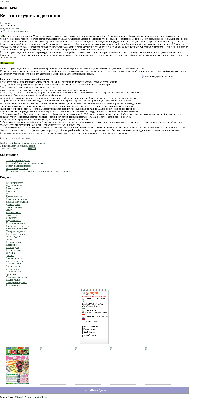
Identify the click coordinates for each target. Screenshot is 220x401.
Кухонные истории (15, 223)
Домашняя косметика (17, 201)
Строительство (13, 271)
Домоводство (13, 204)
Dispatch (19, 397)
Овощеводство (13, 236)
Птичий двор (12, 247)
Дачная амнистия (14, 196)
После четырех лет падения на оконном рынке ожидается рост (38, 171)
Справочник (12, 269)
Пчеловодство (13, 250)
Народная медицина (16, 234)
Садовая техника (14, 258)
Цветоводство (13, 279)
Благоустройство (14, 183)
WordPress (42, 397)
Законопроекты (14, 207)
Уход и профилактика (17, 277)
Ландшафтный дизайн (17, 226)
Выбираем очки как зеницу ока (30, 143)
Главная (10, 193)
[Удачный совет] (157, 383)
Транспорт (11, 274)
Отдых (9, 239)
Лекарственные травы (17, 228)
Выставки (11, 191)
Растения (10, 253)
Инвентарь (11, 218)
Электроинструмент (16, 282)
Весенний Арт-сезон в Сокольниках (24, 163)
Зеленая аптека (13, 212)
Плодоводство (13, 242)
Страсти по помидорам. (18, 160)
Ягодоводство (13, 285)
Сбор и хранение (14, 261)
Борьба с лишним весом (22, 146)
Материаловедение (15, 231)
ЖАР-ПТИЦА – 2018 (17, 168)
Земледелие (12, 215)
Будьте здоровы (11, 28)
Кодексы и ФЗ (13, 220)
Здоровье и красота (18, 31)
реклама (10, 255)
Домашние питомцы (16, 199)
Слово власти (13, 266)
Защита (9, 209)
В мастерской (13, 188)
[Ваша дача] (17, 385)
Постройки (11, 244)
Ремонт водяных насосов (19, 166)
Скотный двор (13, 263)
